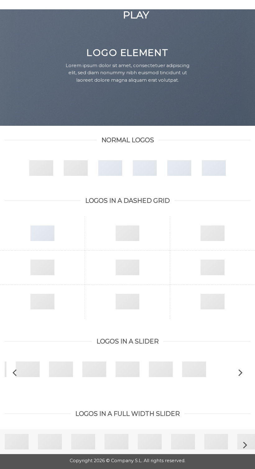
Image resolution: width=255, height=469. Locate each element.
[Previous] (15, 373)
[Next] (239, 373)
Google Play (127, 10)
